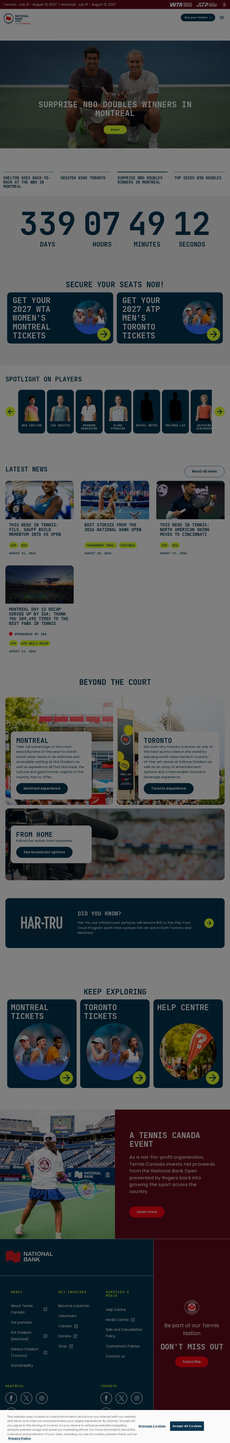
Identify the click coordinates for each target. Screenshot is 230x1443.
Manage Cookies (152, 1426)
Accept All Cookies (186, 1426)
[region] (115, 1426)
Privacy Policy (19, 1438)
